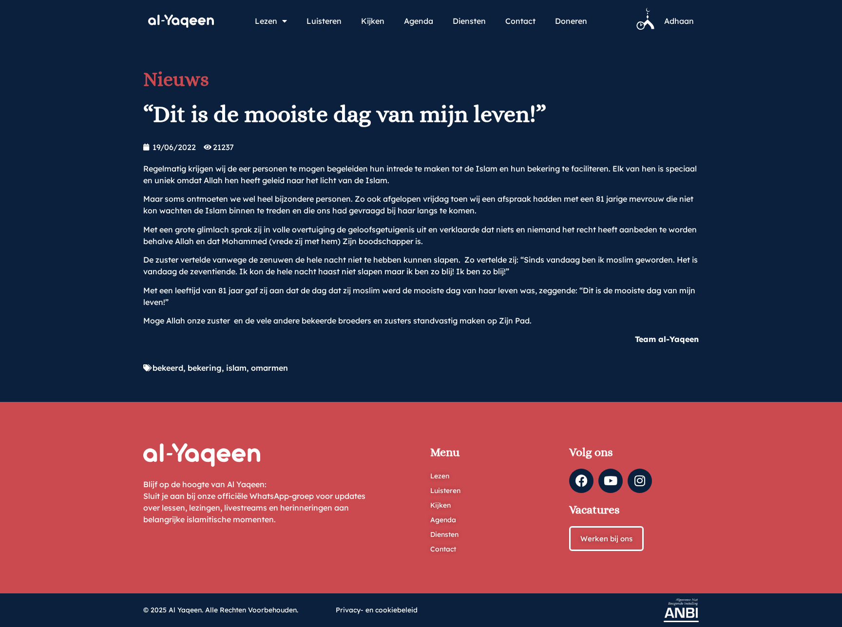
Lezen (266, 21)
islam (236, 368)
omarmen (269, 368)
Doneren (571, 21)
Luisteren (324, 21)
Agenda (418, 21)
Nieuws (176, 79)
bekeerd (168, 368)
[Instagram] (640, 481)
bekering (205, 368)
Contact (520, 21)
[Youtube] (610, 481)
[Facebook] (581, 481)
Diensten (469, 21)
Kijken (372, 21)
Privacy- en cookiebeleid (377, 610)
